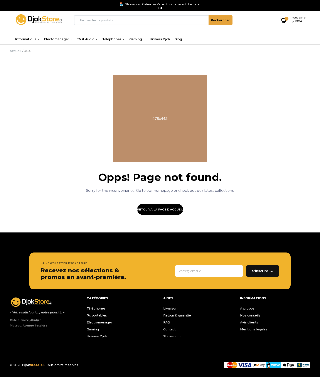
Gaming (136, 39)
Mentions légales (253, 329)
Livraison (170, 308)
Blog (178, 39)
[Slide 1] (158, 8)
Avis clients (249, 322)
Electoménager (57, 39)
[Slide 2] (161, 8)
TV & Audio (86, 39)
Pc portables (97, 315)
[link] (308, 345)
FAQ (166, 322)
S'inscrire (262, 271)
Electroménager (99, 322)
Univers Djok (160, 39)
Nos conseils (250, 315)
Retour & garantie (177, 315)
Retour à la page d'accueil (160, 209)
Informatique (26, 39)
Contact (169, 329)
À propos (247, 308)
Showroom (171, 336)
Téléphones (112, 39)
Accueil (15, 51)
